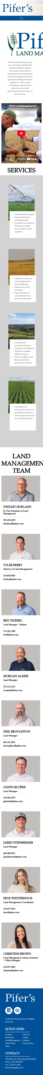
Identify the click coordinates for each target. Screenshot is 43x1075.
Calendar (26, 1041)
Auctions (8, 1035)
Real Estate (9, 1038)
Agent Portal (10, 1043)
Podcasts (26, 1035)
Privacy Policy (28, 1043)
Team (7, 1046)
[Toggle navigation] (21, 18)
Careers (25, 1038)
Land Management (12, 1041)
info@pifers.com (16, 1068)
